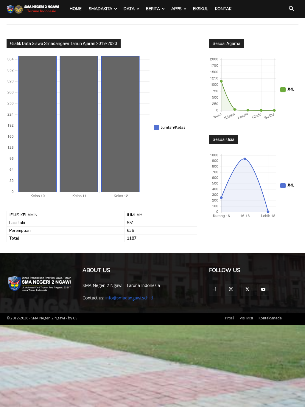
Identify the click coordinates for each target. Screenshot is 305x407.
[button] (291, 9)
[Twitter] (247, 290)
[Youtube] (263, 290)
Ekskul (200, 9)
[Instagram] (231, 290)
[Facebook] (215, 290)
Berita (153, 9)
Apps (176, 9)
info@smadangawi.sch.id (129, 298)
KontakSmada (270, 318)
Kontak (223, 9)
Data (129, 9)
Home (76, 9)
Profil (229, 318)
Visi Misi (246, 318)
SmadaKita (100, 9)
